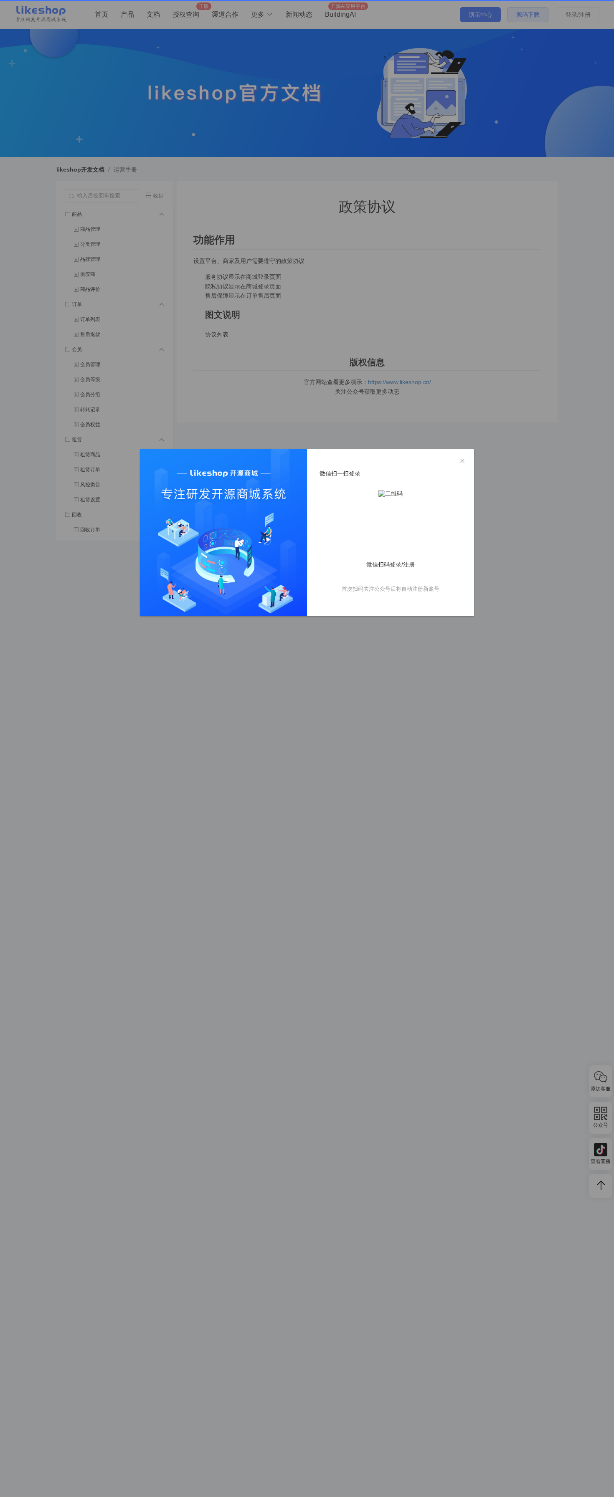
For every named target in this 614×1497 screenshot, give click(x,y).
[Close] (462, 461)
